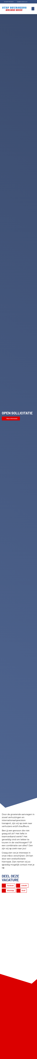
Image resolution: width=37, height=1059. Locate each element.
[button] (33, 8)
